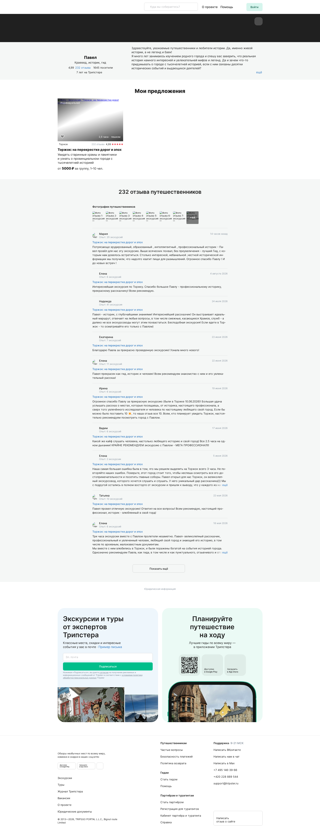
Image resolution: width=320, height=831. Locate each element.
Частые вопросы (171, 749)
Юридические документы (75, 811)
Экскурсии (65, 778)
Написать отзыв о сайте (225, 819)
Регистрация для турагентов (179, 809)
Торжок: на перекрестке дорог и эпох (117, 242)
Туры (61, 784)
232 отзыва (83, 67)
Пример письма (110, 647)
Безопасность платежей (176, 756)
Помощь (226, 7)
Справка (166, 822)
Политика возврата (173, 763)
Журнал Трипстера (70, 791)
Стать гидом (168, 779)
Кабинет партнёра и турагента (180, 815)
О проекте (210, 7)
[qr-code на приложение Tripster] (100, 766)
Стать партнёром (172, 802)
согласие (104, 672)
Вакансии (64, 798)
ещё (225, 485)
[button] (254, 7)
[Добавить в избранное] (62, 137)
